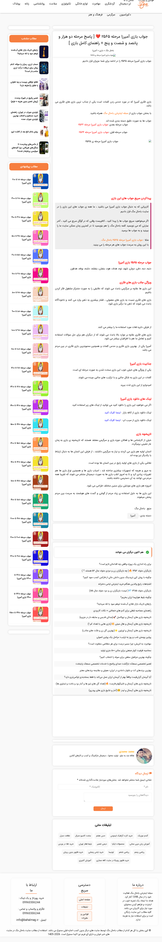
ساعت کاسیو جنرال (83, 836)
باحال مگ (109, 50)
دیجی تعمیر (102, 844)
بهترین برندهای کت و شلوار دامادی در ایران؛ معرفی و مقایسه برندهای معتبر (115, 671)
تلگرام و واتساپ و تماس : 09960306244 (31, 911)
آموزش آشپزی (85, 860)
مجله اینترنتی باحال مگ (115, 113)
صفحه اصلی (84, 900)
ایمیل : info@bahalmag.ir (31, 920)
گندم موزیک (143, 836)
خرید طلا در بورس (66, 844)
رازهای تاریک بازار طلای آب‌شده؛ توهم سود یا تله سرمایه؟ (124, 604)
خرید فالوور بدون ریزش (73, 852)
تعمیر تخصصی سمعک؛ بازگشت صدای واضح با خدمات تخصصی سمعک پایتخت (113, 664)
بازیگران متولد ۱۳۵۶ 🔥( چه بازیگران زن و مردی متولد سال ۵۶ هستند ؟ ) (116, 571)
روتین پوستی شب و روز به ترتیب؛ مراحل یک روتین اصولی (124, 637)
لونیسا (111, 852)
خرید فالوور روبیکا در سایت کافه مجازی (112, 860)
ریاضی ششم (124, 852)
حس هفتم (100, 836)
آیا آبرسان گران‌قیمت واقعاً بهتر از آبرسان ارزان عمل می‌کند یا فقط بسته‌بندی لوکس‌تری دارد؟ (107, 677)
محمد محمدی (126, 751)
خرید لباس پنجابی (95, 852)
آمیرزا (94, 50)
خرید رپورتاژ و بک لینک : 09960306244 (31, 900)
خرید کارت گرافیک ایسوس (121, 836)
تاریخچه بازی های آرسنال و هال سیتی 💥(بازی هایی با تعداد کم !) (119, 624)
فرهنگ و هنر (95, 15)
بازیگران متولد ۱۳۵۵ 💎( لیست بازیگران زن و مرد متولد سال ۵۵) (120, 591)
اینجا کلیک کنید (113, 413)
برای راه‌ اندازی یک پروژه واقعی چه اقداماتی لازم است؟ (125, 564)
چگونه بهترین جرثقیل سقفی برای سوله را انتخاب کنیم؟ (125, 657)
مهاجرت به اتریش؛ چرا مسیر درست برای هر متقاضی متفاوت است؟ (119, 644)
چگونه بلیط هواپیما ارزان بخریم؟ (135, 597)
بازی (101, 50)
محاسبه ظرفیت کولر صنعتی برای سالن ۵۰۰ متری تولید (126, 651)
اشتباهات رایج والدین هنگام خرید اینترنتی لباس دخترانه (124, 584)
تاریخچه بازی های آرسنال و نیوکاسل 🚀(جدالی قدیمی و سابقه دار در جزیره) (115, 617)
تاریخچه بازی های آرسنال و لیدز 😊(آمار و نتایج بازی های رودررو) (120, 690)
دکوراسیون (125, 15)
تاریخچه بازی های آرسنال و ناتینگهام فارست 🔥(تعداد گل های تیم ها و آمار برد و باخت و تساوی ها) (103, 684)
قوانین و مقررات (84, 916)
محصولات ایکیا (118, 844)
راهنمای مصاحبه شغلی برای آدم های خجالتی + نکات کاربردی (122, 611)
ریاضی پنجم (139, 852)
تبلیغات (84, 907)
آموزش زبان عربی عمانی (140, 844)
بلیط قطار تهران (85, 844)
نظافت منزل (65, 836)
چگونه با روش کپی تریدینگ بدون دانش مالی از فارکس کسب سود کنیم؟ (117, 577)
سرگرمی (111, 15)
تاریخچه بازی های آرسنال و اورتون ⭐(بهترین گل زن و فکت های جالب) (116, 631)
